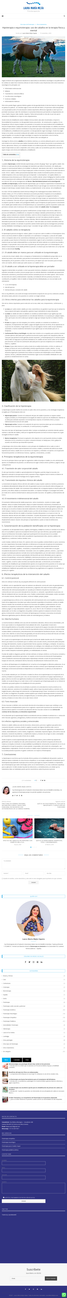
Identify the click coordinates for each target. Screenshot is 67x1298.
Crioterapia (34, 987)
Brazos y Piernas (34, 976)
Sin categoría (34, 1051)
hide (17, 154)
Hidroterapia (34, 1029)
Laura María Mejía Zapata (29, 33)
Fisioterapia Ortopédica (34, 1017)
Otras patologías (34, 1040)
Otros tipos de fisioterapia (27, 24)
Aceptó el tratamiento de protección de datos (20, 1197)
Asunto (4, 1182)
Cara (34, 979)
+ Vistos (27, 1060)
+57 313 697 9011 (14, 1128)
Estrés (34, 998)
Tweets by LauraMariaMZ (9, 1215)
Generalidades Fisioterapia (34, 1025)
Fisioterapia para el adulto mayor (11, 1146)
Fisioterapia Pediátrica (34, 1021)
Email (3, 1167)
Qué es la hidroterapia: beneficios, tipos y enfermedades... (49, 841)
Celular (4, 1175)
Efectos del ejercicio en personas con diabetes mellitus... (17, 841)
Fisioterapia (34, 1002)
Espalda (34, 995)
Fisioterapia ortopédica (8, 1138)
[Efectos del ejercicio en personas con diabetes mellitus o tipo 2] (18, 828)
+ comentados (16, 1060)
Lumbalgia (34, 1036)
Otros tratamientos (42, 24)
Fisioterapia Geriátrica (34, 1010)
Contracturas (34, 983)
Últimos (6, 1060)
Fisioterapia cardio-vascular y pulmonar (34, 1006)
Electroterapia (34, 991)
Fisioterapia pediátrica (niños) (10, 1150)
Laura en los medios (34, 1032)
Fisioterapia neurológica (8, 1142)
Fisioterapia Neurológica (34, 1013)
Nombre (4, 1160)
